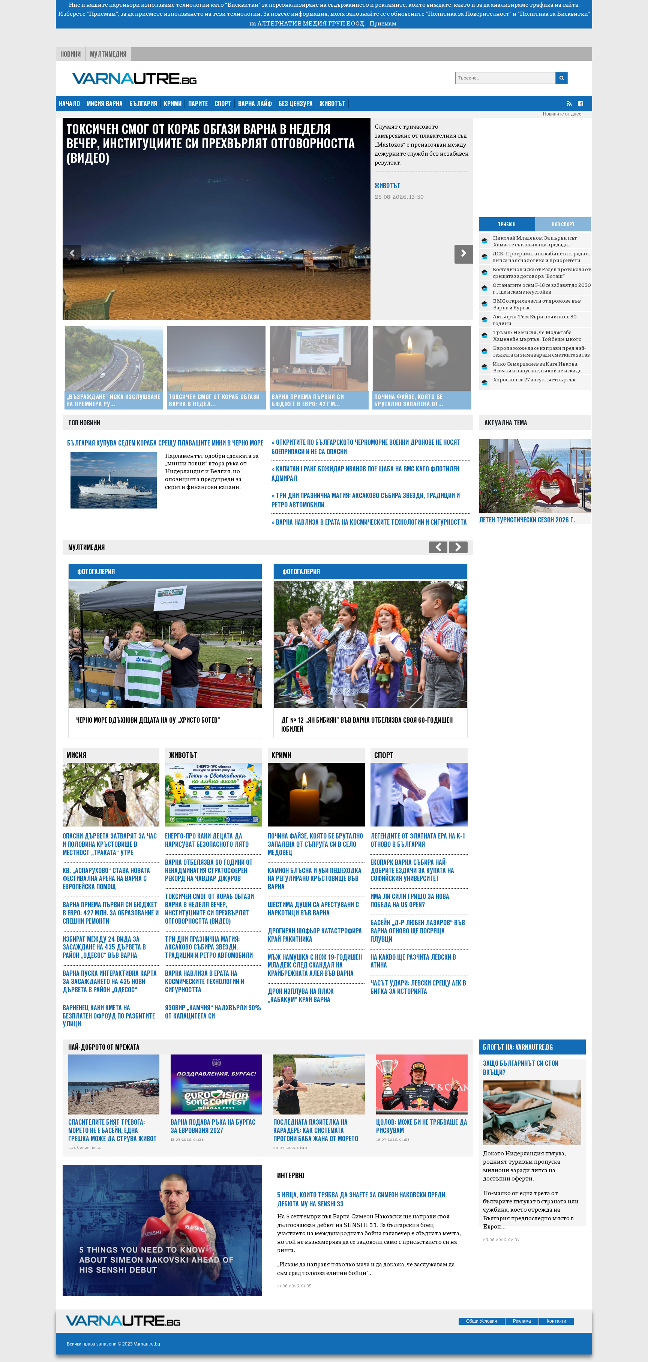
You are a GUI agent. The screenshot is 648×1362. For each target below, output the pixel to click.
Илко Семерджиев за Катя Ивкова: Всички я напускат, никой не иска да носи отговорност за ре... (537, 370)
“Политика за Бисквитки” (554, 13)
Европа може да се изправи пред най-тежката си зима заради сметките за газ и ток (541, 354)
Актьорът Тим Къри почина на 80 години (535, 319)
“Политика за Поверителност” (469, 13)
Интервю (290, 1175)
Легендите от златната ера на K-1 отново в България (417, 840)
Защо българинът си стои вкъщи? (520, 1068)
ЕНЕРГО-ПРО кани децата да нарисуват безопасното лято (207, 840)
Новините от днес (562, 114)
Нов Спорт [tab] (563, 224)
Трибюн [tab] (507, 224)
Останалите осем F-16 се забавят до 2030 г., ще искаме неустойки (542, 288)
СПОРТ (222, 103)
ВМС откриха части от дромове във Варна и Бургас (537, 304)
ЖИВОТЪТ (332, 103)
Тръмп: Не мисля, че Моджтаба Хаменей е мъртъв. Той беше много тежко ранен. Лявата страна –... (537, 338)
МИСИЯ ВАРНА (105, 103)
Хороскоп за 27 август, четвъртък (534, 379)
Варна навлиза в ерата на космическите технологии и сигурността (369, 522)
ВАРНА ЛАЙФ (255, 103)
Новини (70, 54)
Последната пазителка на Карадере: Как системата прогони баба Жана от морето (315, 1130)
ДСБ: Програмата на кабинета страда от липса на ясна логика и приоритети (542, 256)
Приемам (382, 23)
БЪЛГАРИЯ (143, 103)
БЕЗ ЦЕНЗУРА (296, 103)
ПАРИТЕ (198, 103)
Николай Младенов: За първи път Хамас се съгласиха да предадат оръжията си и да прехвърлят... (535, 244)
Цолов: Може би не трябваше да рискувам (421, 1126)
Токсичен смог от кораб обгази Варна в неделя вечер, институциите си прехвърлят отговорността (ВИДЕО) (210, 143)
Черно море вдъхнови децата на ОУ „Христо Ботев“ (148, 720)
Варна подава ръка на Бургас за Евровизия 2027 (213, 1126)
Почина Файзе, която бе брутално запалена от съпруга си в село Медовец (315, 844)
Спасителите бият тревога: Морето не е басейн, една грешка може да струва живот (112, 1130)
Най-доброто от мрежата (104, 1047)
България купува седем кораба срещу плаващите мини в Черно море (165, 442)
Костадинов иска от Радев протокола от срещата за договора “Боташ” (542, 272)
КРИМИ (173, 103)
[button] (72, 254)
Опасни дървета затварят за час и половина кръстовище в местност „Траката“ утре (110, 844)
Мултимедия (108, 54)
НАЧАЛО (69, 103)
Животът (387, 185)
